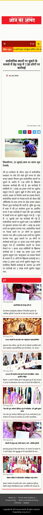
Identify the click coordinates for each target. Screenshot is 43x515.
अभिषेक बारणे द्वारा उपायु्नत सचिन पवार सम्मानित (22, 49)
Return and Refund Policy (28, 500)
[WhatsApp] (20, 132)
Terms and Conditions (26, 497)
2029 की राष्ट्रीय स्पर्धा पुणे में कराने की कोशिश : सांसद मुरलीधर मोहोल (22, 375)
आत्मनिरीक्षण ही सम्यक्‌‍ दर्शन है (22, 305)
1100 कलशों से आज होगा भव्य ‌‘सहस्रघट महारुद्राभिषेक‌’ (22, 340)
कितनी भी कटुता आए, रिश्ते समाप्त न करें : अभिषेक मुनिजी (22, 443)
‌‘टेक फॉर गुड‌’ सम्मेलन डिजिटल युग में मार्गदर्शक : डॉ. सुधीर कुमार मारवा (22, 410)
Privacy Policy (11, 500)
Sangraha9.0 (26, 512)
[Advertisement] (22, 6)
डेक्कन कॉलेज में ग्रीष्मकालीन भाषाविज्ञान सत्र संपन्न (22, 478)
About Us (12, 497)
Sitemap (17, 503)
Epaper (26, 503)
